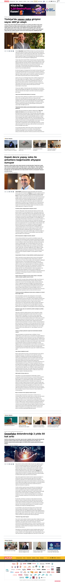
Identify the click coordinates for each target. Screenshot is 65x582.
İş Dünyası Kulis (12, 1)
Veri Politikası (14, 560)
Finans (17, 1)
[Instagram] (50, 557)
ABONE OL (58, 1)
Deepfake (10, 433)
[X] (48, 1)
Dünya (28, 1)
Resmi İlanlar (40, 1)
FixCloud (30, 192)
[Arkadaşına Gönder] (11, 51)
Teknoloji (35, 1)
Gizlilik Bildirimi (22, 560)
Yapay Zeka (21, 50)
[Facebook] (5, 51)
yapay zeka (24, 19)
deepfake (38, 470)
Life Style (31, 1)
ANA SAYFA (6, 431)
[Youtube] (51, 1)
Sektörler (24, 1)
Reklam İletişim (37, 560)
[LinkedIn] (53, 1)
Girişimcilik (21, 1)
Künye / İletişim (30, 560)
